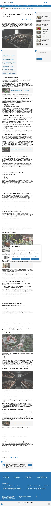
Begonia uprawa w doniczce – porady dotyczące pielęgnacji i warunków (20, 265)
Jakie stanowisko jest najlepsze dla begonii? (8, 59)
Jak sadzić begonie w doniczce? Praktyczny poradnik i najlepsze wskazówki (21, 423)
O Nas (22, 502)
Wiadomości (5, 5)
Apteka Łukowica (17, 476)
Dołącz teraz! (39, 59)
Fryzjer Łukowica (28, 477)
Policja (9, 5)
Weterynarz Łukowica (6, 477)
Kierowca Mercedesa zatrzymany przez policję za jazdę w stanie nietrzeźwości (38, 485)
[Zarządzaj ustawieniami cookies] (2, 504)
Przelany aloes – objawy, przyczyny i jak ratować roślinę (45, 36)
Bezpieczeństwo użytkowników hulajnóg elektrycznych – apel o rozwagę (37, 489)
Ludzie (42, 5)
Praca (19, 5)
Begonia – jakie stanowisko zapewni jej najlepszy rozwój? (20, 90)
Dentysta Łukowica (5, 476)
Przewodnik (39, 5)
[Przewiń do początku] (49, 504)
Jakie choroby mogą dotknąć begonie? (7, 66)
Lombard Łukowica (29, 476)
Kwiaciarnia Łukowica (41, 476)
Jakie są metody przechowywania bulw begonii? (9, 73)
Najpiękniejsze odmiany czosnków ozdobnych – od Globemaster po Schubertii (45, 29)
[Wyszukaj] (48, 3)
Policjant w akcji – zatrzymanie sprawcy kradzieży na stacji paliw (36, 488)
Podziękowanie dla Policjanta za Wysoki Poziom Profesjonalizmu (12, 488)
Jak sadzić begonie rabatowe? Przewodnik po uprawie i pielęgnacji (21, 149)
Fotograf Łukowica (17, 477)
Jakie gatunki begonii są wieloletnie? (7, 56)
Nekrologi (26, 5)
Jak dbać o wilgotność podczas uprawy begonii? (9, 62)
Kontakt (20, 497)
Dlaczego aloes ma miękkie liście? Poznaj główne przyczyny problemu (45, 40)
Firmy (12, 5)
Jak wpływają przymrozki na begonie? (7, 69)
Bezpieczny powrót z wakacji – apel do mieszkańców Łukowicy (11, 485)
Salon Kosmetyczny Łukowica (42, 477)
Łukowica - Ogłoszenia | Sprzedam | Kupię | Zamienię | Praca (24, 8)
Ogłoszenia (15, 5)
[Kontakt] (46, 3)
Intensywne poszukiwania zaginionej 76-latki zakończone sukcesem (12, 489)
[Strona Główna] (2, 6)
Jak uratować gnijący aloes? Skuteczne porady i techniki (45, 44)
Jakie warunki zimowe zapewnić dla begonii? (8, 70)
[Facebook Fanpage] (44, 3)
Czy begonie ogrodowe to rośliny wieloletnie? (8, 55)
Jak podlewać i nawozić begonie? (7, 63)
